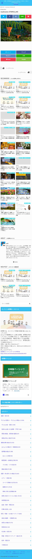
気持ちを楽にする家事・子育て (11, 429)
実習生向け (6, 527)
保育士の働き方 (7, 522)
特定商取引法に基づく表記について (18, 553)
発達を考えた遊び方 (8, 438)
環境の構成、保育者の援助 (10, 433)
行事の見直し (6, 509)
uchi (7, 243)
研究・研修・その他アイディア (11, 513)
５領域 (5, 545)
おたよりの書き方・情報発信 (11, 447)
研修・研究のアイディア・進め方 (12, 536)
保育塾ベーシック (16, 551)
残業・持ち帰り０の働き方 (10, 473)
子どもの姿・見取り (8, 424)
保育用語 (5, 500)
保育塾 (8, 556)
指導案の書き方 (7, 451)
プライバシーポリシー (7, 553)
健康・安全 (5, 416)
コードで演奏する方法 (10, 482)
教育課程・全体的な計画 (10, 460)
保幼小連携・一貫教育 (9, 518)
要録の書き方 (6, 469)
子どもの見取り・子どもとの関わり (12, 420)
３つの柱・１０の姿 (9, 464)
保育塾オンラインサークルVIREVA (10, 351)
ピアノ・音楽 (6, 478)
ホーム (2, 551)
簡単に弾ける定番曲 (9, 491)
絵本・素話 (6, 540)
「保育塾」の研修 (8, 551)
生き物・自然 (6, 531)
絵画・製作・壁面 (8, 504)
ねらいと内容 (8, 456)
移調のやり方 (7, 487)
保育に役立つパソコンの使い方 (11, 496)
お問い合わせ (23, 551)
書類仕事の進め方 (7, 442)
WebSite (16, 262)
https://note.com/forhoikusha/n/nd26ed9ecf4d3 (13, 353)
